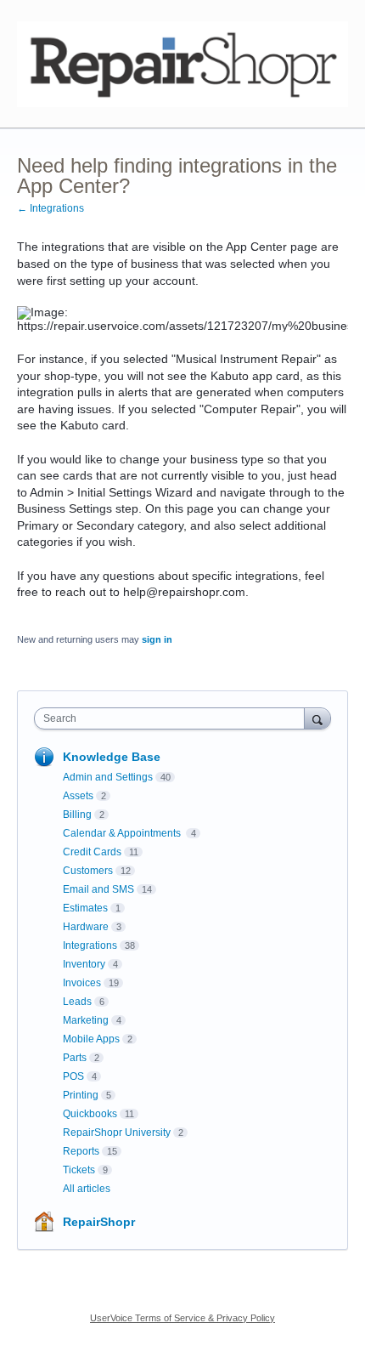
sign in (157, 639)
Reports (81, 1151)
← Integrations (50, 208)
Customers (88, 871)
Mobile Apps (91, 1039)
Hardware (86, 927)
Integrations (90, 945)
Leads (77, 1002)
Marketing (86, 1020)
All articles (86, 1189)
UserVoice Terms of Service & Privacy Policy (182, 1318)
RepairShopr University (117, 1132)
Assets (78, 796)
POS (73, 1076)
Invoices (82, 983)
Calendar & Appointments (123, 833)
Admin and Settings (108, 777)
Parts (75, 1058)
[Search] (317, 718)
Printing (80, 1095)
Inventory (84, 964)
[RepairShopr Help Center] (182, 64)
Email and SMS (98, 889)
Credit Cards (92, 852)
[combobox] (173, 718)
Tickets (79, 1170)
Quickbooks (90, 1114)
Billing (77, 814)
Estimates (85, 908)
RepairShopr (99, 1222)
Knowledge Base (111, 757)
